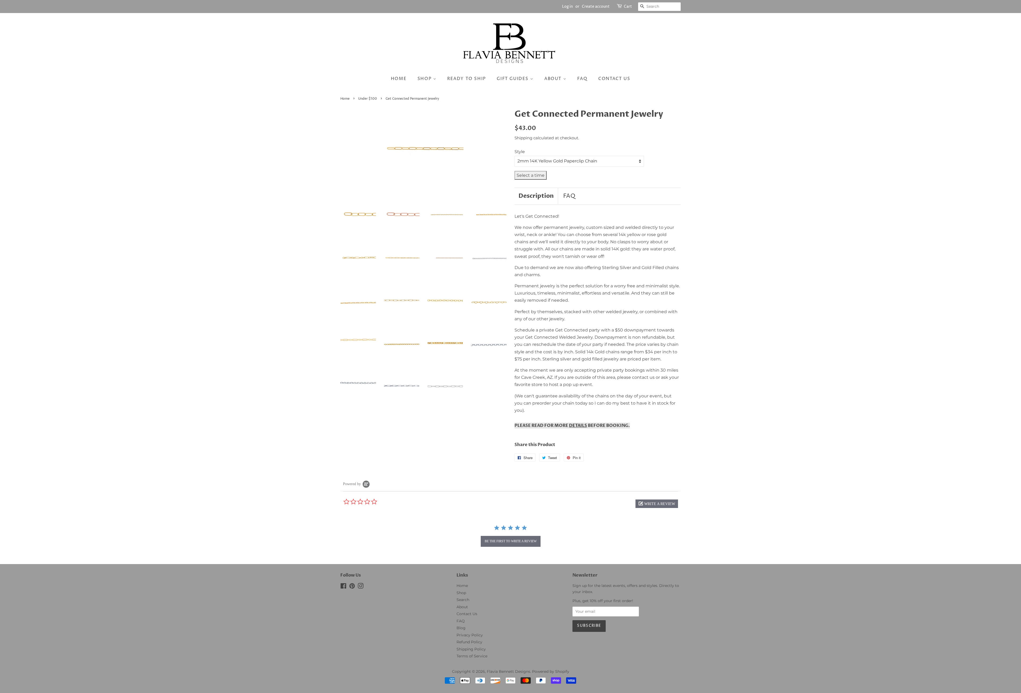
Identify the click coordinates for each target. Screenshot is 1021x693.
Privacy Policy (470, 635)
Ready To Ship (466, 79)
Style (519, 151)
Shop (425, 79)
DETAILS (578, 426)
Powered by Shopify (550, 671)
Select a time (531, 175)
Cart (628, 6)
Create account (596, 6)
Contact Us (467, 614)
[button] (656, 503)
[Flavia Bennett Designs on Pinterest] (352, 587)
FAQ (582, 79)
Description (536, 196)
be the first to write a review (511, 541)
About (553, 79)
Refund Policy (469, 642)
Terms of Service (472, 656)
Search (463, 600)
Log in (567, 6)
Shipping (523, 137)
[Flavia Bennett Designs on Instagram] (360, 587)
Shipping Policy (471, 649)
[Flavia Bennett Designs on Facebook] (343, 587)
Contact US (614, 79)
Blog (461, 628)
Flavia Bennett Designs (508, 671)
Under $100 (367, 98)
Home (399, 79)
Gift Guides (513, 79)
